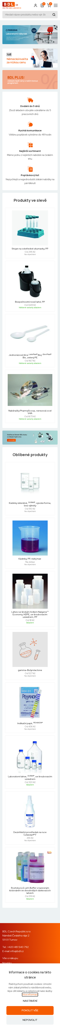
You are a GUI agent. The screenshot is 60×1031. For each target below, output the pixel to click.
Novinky (7, 963)
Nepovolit (30, 1020)
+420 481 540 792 (18, 947)
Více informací (30, 994)
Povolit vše (30, 1010)
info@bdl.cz (17, 951)
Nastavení (30, 1001)
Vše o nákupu (10, 958)
